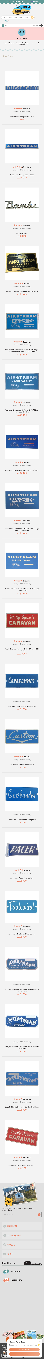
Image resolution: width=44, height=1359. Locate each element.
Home (6, 43)
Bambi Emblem (22, 233)
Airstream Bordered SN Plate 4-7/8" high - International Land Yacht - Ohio (22, 351)
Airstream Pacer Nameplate (21, 878)
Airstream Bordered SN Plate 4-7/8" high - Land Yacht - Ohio (22, 411)
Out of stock (21, 88)
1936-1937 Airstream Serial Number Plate (22, 291)
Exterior (11, 43)
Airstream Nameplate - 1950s (22, 116)
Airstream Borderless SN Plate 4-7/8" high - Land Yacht (22, 590)
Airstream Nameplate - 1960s (22, 175)
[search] (32, 17)
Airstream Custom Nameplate (22, 764)
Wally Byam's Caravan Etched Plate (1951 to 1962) (22, 650)
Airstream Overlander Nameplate (22, 819)
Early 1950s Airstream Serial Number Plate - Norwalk (22, 1048)
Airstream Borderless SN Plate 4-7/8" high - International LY (22, 529)
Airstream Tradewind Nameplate (22, 934)
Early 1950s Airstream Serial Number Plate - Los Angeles (22, 990)
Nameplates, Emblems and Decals (27, 43)
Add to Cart (22, 205)
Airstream (22, 45)
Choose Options (21, 442)
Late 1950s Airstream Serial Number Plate (22, 1107)
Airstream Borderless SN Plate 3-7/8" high (22, 470)
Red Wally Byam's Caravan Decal (22, 1165)
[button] (22, 57)
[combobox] (18, 17)
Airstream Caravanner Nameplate (22, 706)
